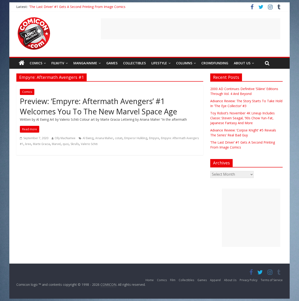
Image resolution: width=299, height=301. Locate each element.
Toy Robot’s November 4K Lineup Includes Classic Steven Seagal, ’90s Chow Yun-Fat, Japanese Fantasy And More (242, 118)
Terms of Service (272, 280)
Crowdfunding (214, 63)
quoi (66, 144)
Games (111, 63)
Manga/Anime (85, 63)
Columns (184, 63)
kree (28, 144)
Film (172, 280)
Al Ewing (88, 138)
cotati (118, 138)
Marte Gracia (41, 144)
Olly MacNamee (65, 138)
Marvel (56, 144)
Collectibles (134, 63)
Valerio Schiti (89, 144)
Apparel (215, 280)
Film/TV (57, 63)
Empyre (154, 138)
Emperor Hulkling (135, 138)
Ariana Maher (104, 138)
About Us (242, 63)
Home (150, 280)
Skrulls (75, 144)
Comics (36, 63)
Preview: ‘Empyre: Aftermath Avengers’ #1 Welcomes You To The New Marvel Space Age (98, 106)
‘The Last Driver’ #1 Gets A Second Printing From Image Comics (77, 6)
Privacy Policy (248, 280)
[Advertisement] (190, 28)
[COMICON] (33, 18)
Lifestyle (159, 63)
